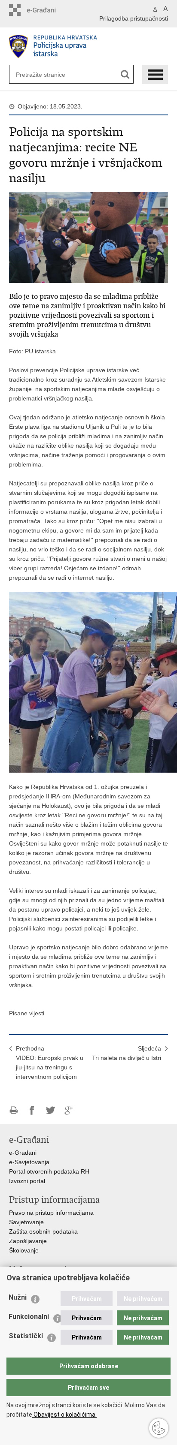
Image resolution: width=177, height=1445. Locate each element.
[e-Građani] (45, 10)
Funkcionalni (29, 1317)
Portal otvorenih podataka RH (49, 1171)
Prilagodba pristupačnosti (133, 18)
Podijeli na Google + (68, 1110)
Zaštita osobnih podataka (43, 1231)
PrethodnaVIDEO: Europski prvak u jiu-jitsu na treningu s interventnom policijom (49, 1062)
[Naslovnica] (88, 46)
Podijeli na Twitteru (50, 1110)
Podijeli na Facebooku (32, 1110)
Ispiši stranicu (13, 1110)
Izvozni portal (27, 1180)
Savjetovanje (26, 1222)
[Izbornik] (155, 74)
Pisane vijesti (26, 1013)
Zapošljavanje (28, 1240)
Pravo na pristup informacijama (51, 1212)
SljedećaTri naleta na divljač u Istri (126, 1053)
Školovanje (24, 1250)
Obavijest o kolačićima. (64, 1414)
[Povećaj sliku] (88, 237)
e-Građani (23, 1152)
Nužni (18, 1297)
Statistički (26, 1336)
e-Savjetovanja (29, 1162)
